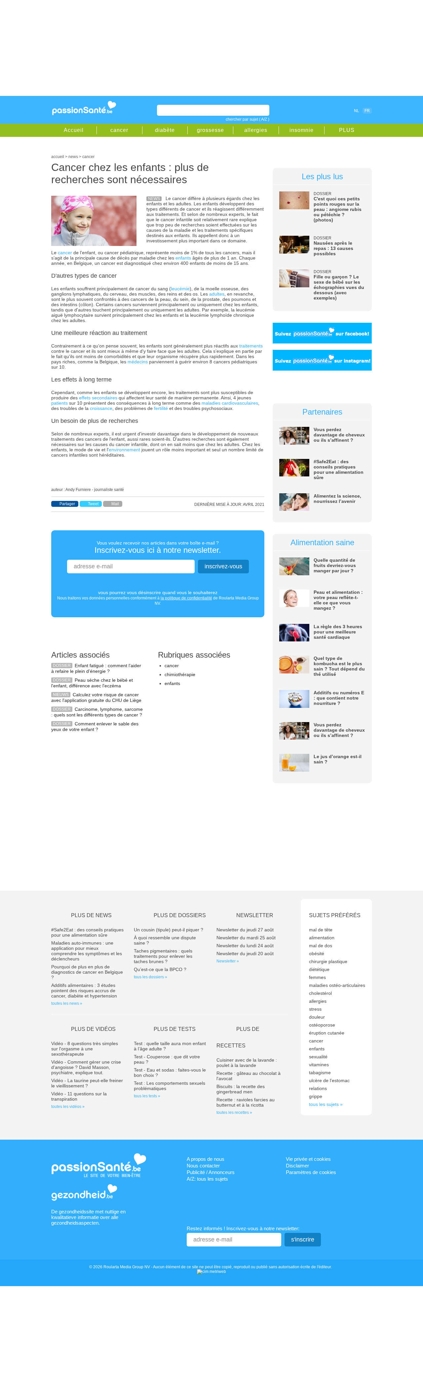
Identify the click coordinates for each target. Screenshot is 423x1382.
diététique (319, 969)
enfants (183, 258)
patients (59, 403)
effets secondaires (98, 397)
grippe (315, 1096)
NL (356, 110)
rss (328, 110)
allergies (255, 130)
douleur (317, 1017)
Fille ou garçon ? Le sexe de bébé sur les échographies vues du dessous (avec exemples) (339, 287)
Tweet (93, 504)
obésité (316, 953)
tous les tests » (147, 1096)
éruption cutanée (326, 1033)
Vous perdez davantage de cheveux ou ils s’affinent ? (339, 435)
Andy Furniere (78, 489)
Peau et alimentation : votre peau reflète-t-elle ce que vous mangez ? (338, 600)
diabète (165, 130)
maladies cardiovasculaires (230, 403)
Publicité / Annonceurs (211, 1172)
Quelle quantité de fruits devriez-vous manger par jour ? (335, 565)
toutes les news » (66, 1003)
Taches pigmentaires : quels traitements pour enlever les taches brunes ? (163, 956)
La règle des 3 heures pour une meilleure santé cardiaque (338, 632)
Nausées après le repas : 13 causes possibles (333, 248)
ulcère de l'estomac (329, 1080)
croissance (101, 408)
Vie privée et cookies (308, 1159)
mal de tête (320, 929)
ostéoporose (322, 1025)
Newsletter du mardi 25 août (246, 937)
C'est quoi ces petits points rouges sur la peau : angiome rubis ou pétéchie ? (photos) (338, 209)
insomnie (301, 130)
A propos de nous (205, 1159)
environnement (124, 449)
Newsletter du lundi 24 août (245, 945)
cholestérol (320, 993)
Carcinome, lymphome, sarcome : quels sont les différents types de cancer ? (97, 712)
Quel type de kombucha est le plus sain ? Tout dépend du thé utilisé (339, 666)
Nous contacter (203, 1165)
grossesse (210, 130)
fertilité (161, 408)
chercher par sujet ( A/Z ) (247, 119)
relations (318, 1088)
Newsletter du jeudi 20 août (245, 953)
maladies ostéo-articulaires (337, 985)
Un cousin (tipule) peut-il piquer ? (168, 929)
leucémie (180, 288)
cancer (119, 130)
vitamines (319, 1064)
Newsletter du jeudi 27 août (245, 929)
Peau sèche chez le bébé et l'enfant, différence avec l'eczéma (92, 682)
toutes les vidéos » (68, 1106)
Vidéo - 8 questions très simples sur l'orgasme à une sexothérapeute (84, 1049)
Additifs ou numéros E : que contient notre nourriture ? (339, 698)
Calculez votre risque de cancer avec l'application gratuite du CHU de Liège (96, 697)
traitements (251, 345)
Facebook (318, 110)
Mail (115, 504)
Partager (67, 504)
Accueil (74, 130)
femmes (317, 977)
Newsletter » (227, 961)
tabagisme (320, 1072)
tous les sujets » (326, 1104)
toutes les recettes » (234, 1112)
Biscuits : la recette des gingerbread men (240, 1089)
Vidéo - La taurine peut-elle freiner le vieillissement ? (87, 1083)
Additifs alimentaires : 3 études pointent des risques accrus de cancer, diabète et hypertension (84, 990)
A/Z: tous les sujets (207, 1179)
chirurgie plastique (328, 961)
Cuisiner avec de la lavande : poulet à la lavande (246, 1062)
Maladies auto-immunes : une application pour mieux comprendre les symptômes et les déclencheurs (86, 950)
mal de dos (320, 945)
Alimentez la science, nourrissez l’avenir (337, 498)
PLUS (347, 130)
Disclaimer (297, 1165)
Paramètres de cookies (311, 1172)
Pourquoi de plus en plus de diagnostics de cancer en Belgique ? (87, 972)
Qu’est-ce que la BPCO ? (160, 969)
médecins (138, 361)
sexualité (318, 1056)
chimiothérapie (180, 674)
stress (315, 1009)
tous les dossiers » (150, 977)
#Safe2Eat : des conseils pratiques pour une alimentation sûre (339, 469)
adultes (216, 294)
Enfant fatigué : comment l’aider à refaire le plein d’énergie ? (96, 668)
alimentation (321, 937)
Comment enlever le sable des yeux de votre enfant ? (94, 726)
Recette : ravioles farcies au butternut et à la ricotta (245, 1102)
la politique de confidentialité (186, 598)
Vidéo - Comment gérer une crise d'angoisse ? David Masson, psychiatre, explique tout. (86, 1067)
